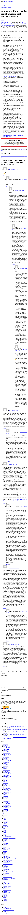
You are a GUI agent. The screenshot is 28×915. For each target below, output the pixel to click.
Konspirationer (6, 861)
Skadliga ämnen (7, 888)
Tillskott (5, 897)
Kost (4, 865)
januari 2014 (6, 813)
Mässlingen (6, 869)
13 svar (2, 20)
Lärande (5, 868)
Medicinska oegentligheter (9, 871)
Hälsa (4, 853)
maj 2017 (5, 766)
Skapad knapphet (7, 890)
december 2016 (6, 772)
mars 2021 (5, 750)
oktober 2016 (6, 775)
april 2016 (5, 783)
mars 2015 (5, 799)
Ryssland (5, 884)
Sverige (5, 894)
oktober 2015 (6, 790)
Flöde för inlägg (7, 908)
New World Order (7, 877)
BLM (4, 828)
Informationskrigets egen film (10, 858)
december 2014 (6, 803)
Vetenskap (5, 901)
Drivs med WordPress (5, 913)
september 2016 (7, 776)
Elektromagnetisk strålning (9, 838)
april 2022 (5, 744)
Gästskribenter (6, 848)
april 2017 (5, 767)
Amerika (5, 822)
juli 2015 (5, 794)
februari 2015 (6, 801)
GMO (4, 852)
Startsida (5, 3)
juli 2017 (5, 763)
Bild (4, 827)
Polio (4, 882)
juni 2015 (5, 796)
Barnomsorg (6, 826)
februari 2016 (6, 785)
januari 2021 (6, 751)
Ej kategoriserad (7, 836)
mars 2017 (5, 768)
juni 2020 (5, 758)
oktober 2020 (6, 755)
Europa (5, 840)
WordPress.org (6, 911)
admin (2, 150)
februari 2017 (6, 770)
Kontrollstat (6, 862)
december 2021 (6, 747)
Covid (4, 831)
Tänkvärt (5, 896)
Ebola (4, 835)
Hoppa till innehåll (8, 1)
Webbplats (3, 692)
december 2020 (6, 753)
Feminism (5, 843)
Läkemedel (5, 866)
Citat (4, 830)
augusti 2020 (6, 757)
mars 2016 (5, 784)
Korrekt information (7, 864)
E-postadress (4, 690)
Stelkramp (5, 891)
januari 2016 (6, 786)
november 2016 (7, 773)
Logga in (5, 907)
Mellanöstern (6, 873)
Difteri (4, 834)
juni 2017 (5, 764)
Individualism (6, 857)
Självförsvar (6, 887)
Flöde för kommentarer (8, 910)
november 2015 (7, 789)
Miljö (4, 874)
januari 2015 (6, 802)
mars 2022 (5, 745)
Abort (4, 818)
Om (4, 5)
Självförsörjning (7, 886)
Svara (4, 175)
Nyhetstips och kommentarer (9, 878)
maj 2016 (5, 781)
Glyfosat (5, 851)
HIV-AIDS (6, 856)
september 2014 (7, 806)
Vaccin (5, 899)
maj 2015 (5, 797)
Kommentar (4, 675)
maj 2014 (5, 810)
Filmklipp (5, 844)
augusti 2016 (6, 777)
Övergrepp (5, 879)
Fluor (4, 845)
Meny (2, 1)
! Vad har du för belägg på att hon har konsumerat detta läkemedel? (15, 500)
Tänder (5, 895)
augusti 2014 (6, 807)
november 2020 (7, 754)
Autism (5, 825)
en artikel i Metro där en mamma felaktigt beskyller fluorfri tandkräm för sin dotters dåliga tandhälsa (14, 24)
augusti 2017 (6, 762)
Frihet (4, 847)
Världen (5, 900)
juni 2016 (5, 780)
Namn (2, 687)
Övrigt (4, 881)
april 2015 (5, 798)
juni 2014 (5, 809)
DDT (4, 832)
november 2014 (7, 805)
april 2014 (5, 811)
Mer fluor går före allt (6, 156)
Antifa (4, 823)
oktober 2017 (6, 759)
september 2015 (7, 792)
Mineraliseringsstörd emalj (10, 76)
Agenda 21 (5, 821)
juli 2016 (5, 779)
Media (4, 870)
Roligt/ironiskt (6, 883)
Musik (4, 875)
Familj (4, 841)
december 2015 (6, 788)
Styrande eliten (6, 892)
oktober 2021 (6, 749)
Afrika (4, 819)
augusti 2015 (6, 793)
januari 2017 (6, 771)
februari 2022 (6, 746)
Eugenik (5, 839)
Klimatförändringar (7, 860)
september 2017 (7, 760)
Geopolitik (5, 849)
